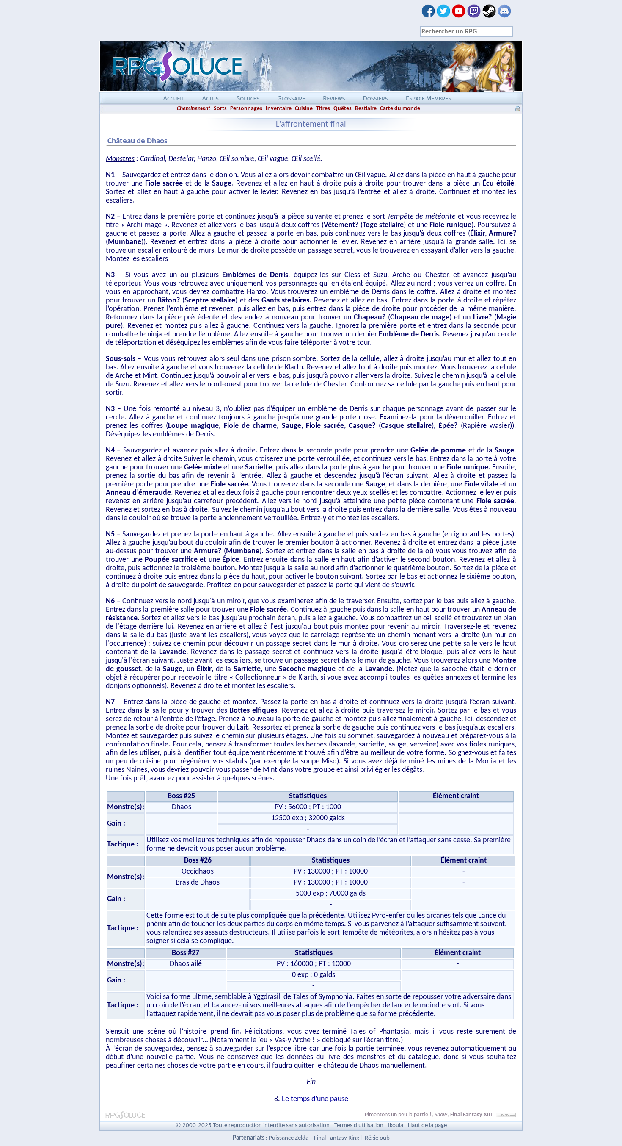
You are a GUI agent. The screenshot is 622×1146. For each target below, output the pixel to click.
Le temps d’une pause (315, 1099)
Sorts (220, 108)
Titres (323, 108)
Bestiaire (366, 108)
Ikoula (395, 1125)
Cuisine (304, 108)
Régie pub (377, 1138)
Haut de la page (427, 1125)
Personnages (246, 108)
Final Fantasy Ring (336, 1138)
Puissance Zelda (288, 1138)
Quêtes (342, 108)
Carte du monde (400, 108)
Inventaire (279, 108)
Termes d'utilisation (358, 1125)
